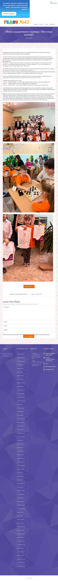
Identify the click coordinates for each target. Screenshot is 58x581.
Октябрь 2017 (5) (21, 562)
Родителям (52, 24)
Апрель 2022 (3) (20, 411)
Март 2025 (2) (20, 379)
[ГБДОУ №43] (16, 22)
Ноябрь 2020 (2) (20, 458)
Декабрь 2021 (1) (21, 426)
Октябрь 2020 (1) (21, 462)
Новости (41, 24)
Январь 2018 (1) (20, 555)
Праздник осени (50, 369)
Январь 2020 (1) (20, 494)
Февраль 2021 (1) (21, 451)
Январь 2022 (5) (20, 422)
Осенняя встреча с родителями (50, 354)
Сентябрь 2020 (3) (21, 465)
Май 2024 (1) (20, 404)
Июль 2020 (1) (20, 472)
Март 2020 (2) (20, 487)
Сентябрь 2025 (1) (21, 361)
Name (6, 322)
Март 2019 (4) (20, 523)
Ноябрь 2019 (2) (20, 501)
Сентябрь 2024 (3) (21, 401)
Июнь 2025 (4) (20, 368)
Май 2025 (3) (20, 372)
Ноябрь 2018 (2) (20, 537)
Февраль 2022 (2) (21, 418)
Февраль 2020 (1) (21, 490)
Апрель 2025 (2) (20, 375)
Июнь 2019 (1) (20, 512)
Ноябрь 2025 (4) (20, 354)
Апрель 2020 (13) (21, 483)
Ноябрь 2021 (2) (20, 429)
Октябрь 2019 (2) (21, 505)
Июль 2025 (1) (20, 365)
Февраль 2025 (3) (21, 383)
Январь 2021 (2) (20, 454)
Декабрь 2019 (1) (21, 498)
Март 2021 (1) (20, 447)
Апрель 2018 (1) (20, 552)
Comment (6, 307)
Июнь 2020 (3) (20, 476)
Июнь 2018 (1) (20, 548)
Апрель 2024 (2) (20, 408)
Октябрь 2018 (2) (21, 541)
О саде (46, 24)
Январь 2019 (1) (20, 530)
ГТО (47, 363)
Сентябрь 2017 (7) (21, 566)
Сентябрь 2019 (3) (21, 508)
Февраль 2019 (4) (21, 526)
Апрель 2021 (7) (20, 444)
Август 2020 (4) (20, 469)
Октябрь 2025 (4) (21, 357)
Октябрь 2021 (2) (21, 433)
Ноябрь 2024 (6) (20, 393)
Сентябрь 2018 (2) (21, 544)
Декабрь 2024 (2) (21, 390)
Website (6, 330)
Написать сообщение (9, 13)
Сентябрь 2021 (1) (21, 436)
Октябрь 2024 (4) (21, 397)
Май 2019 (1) (20, 516)
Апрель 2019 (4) (20, 519)
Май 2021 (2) (20, 440)
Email (5, 326)
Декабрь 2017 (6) (21, 559)
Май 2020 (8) (20, 480)
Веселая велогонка (50, 366)
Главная (35, 24)
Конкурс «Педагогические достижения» (50, 359)
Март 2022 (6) (20, 415)
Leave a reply (28, 286)
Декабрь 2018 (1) (21, 534)
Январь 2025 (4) (20, 386)
